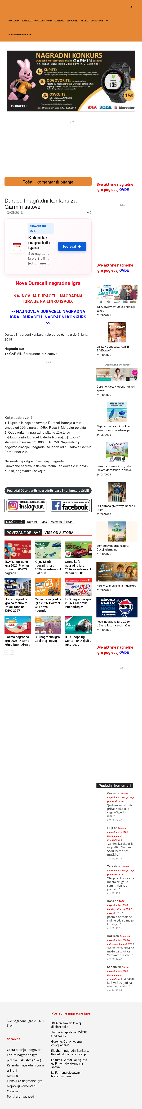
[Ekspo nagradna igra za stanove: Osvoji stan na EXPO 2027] (18, 587)
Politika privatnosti (20, 1096)
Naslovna (13, 20)
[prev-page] (7, 652)
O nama (13, 1091)
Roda (69, 522)
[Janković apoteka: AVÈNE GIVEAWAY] (116, 332)
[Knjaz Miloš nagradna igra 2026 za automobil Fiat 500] (48, 549)
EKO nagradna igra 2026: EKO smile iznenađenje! (78, 603)
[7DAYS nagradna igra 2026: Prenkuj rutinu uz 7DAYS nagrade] (18, 549)
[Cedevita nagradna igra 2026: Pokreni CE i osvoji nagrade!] (48, 587)
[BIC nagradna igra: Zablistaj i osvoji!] (48, 625)
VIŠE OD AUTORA (59, 533)
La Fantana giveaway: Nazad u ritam (66, 1074)
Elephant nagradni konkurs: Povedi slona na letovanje (70, 1052)
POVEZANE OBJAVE (23, 533)
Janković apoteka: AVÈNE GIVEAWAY (69, 1034)
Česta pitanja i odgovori (24, 1050)
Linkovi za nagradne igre (24, 1081)
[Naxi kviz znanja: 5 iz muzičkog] (116, 571)
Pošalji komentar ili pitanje (48, 181)
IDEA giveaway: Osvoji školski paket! (66, 1025)
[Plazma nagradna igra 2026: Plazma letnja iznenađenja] (18, 625)
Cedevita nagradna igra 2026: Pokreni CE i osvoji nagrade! (48, 604)
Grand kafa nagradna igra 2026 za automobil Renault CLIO (78, 567)
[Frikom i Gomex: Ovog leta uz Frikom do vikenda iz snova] (116, 452)
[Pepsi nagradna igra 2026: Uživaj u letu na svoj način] (116, 607)
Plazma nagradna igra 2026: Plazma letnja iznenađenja (17, 640)
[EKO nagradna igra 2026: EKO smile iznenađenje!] (78, 587)
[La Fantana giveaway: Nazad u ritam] (116, 492)
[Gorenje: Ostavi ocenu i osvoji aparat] (116, 372)
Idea (44, 522)
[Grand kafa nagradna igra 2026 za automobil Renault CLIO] (78, 549)
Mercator (56, 522)
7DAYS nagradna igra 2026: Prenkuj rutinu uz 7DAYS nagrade (17, 567)
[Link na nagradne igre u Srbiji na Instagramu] (26, 505)
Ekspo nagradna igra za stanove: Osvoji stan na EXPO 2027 (16, 604)
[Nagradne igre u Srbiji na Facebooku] (70, 505)
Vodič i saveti (98, 20)
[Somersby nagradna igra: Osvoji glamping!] (116, 531)
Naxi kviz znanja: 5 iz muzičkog (116, 585)
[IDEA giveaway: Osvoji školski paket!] (116, 293)
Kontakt (12, 1076)
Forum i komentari (18, 34)
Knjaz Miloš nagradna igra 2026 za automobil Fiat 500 (48, 567)
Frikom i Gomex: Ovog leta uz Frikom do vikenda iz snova (69, 1063)
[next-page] (12, 652)
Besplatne (72, 20)
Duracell (32, 522)
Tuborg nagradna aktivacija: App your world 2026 (120, 797)
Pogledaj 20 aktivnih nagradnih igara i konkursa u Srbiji (48, 490)
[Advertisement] (71, 147)
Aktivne (59, 20)
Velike (84, 20)
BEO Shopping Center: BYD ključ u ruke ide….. (78, 640)
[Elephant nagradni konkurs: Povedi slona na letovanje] (116, 412)
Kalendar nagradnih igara (37, 20)
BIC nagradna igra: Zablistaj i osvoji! (47, 639)
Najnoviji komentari (21, 1086)
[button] (131, 7)
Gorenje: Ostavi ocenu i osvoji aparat (67, 1043)
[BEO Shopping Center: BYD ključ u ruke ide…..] (78, 625)
